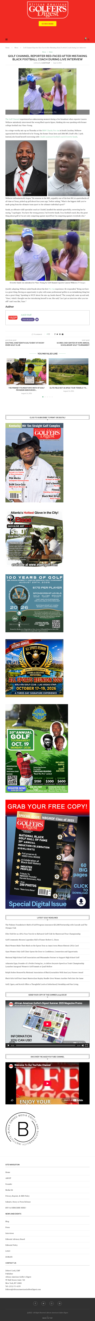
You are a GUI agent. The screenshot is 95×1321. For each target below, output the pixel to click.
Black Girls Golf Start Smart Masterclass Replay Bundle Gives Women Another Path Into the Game (44, 978)
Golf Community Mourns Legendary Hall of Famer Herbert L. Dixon (32, 940)
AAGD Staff (45, 63)
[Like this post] (50, 334)
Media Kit (9, 1190)
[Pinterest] (60, 1303)
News (16, 48)
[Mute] (83, 1045)
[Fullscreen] (86, 1045)
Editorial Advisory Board (15, 1239)
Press (7, 1227)
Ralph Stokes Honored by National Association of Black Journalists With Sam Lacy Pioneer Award (44, 972)
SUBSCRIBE (48, 23)
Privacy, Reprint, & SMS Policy (17, 1196)
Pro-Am (52, 289)
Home (7, 48)
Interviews (9, 1233)
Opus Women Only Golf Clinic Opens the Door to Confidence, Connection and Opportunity (41, 951)
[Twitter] (43, 1303)
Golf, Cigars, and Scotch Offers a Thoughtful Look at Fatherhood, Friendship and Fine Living (41, 984)
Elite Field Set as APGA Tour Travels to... (68, 388)
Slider (51, 52)
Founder (8, 1184)
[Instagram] (51, 1303)
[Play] (8, 1045)
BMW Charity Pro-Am (50, 130)
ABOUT (8, 1178)
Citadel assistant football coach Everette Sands (58, 137)
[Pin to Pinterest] (60, 334)
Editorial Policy (11, 1245)
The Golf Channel (12, 119)
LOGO (7, 1251)
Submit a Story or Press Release (18, 1202)
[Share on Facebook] (54, 334)
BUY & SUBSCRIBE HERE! (15, 1208)
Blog (7, 1221)
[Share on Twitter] (57, 334)
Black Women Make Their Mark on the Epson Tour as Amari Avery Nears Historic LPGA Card (42, 945)
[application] (47, 1024)
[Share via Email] (62, 334)
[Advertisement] (47, 30)
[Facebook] (35, 1303)
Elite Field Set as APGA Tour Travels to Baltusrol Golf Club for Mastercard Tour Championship (43, 934)
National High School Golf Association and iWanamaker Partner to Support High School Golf (42, 957)
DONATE (9, 1257)
